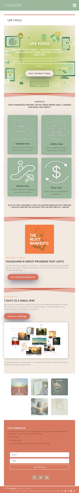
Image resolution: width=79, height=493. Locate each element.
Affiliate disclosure (34, 491)
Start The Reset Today (39, 73)
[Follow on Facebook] (34, 477)
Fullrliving (12, 488)
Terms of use (55, 491)
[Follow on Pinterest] (40, 477)
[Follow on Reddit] (47, 477)
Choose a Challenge (17, 316)
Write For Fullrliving (21, 491)
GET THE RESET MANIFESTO (23, 277)
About (12, 491)
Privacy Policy (45, 491)
